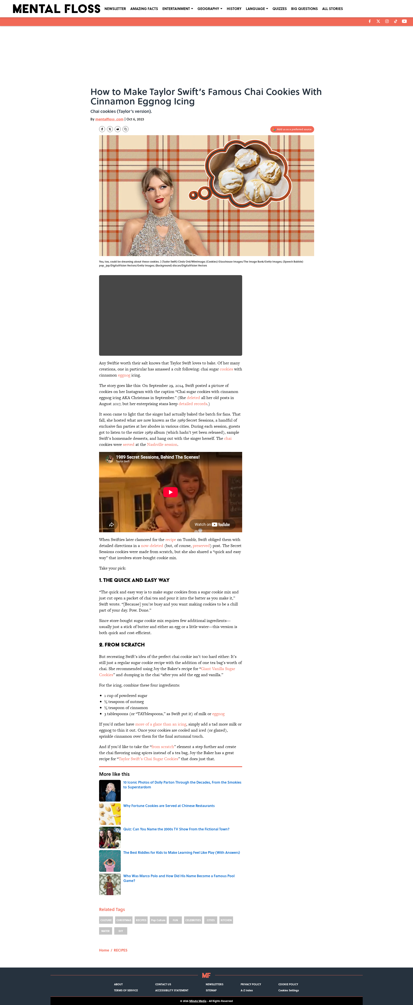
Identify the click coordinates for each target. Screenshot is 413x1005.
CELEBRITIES (193, 920)
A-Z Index (247, 990)
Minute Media (197, 1001)
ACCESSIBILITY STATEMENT (171, 990)
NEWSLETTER (115, 8)
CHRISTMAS (123, 920)
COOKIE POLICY (288, 984)
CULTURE (106, 920)
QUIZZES (280, 8)
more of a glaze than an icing (160, 724)
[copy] (125, 129)
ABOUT (118, 984)
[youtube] (404, 21)
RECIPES (141, 920)
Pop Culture (158, 920)
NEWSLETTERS (214, 984)
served (128, 444)
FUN (175, 920)
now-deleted (152, 546)
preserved (201, 546)
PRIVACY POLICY (251, 984)
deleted (193, 398)
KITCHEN (226, 920)
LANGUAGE (255, 8)
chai (228, 438)
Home (104, 950)
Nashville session (162, 444)
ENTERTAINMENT (176, 8)
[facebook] (370, 21)
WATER (105, 931)
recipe (170, 539)
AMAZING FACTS (144, 8)
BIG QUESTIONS (304, 8)
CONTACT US (163, 984)
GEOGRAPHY (208, 8)
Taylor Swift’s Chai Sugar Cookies (148, 759)
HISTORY (234, 8)
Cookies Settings (288, 990)
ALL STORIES (332, 8)
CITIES (211, 920)
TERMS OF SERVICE (126, 990)
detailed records (193, 404)
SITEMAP (211, 990)
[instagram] (387, 21)
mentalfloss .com (109, 119)
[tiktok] (395, 21)
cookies (226, 369)
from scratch (163, 747)
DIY (121, 931)
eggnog (124, 375)
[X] (378, 21)
